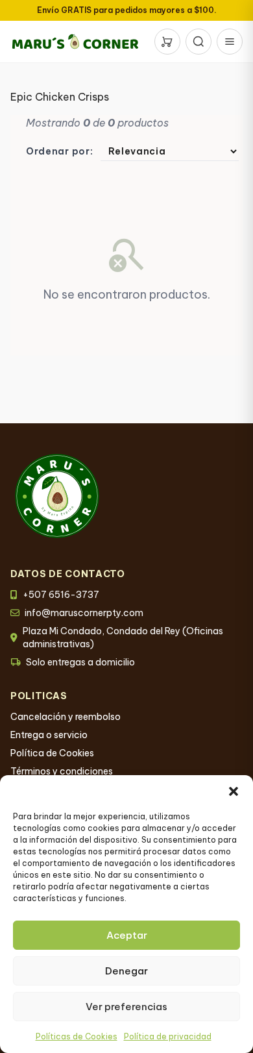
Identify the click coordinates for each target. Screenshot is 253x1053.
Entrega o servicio (49, 735)
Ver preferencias (126, 1006)
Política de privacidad (167, 1036)
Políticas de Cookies (76, 1036)
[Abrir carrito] (167, 42)
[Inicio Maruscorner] (75, 41)
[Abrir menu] (230, 42)
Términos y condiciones (61, 771)
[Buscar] (198, 42)
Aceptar (126, 935)
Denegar (126, 971)
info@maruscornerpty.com (84, 613)
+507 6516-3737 (61, 595)
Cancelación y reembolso (65, 717)
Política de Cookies (52, 753)
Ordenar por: (59, 151)
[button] (233, 791)
